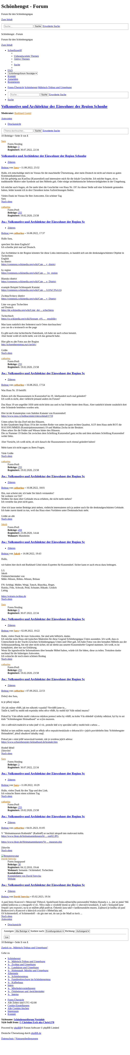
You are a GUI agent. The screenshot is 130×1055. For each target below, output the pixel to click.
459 (20, 530)
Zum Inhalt (6, 19)
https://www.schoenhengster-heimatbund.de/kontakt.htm (29, 742)
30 (19, 864)
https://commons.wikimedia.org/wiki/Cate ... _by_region (29, 273)
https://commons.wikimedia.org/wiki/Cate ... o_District (28, 281)
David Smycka (8, 858)
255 (20, 212)
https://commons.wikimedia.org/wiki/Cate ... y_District (28, 298)
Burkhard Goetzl (22, 113)
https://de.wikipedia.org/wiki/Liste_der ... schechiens (27, 310)
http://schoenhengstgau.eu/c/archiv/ (18, 344)
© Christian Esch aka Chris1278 (36, 1022)
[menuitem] (26, 56)
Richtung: (70, 931)
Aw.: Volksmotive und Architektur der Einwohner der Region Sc (43, 221)
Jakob (4, 524)
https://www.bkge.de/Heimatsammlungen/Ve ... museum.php (31, 842)
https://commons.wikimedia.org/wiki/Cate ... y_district (28, 264)
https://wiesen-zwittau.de (13, 596)
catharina (5, 207)
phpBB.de (36, 1033)
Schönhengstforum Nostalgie (29, 1019)
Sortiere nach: (38, 931)
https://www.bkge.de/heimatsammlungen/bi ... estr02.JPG (30, 836)
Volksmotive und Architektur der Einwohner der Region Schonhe (54, 106)
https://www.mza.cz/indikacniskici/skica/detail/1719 (27, 416)
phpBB (17, 1027)
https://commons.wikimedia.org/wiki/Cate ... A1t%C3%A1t (31, 290)
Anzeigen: (9, 931)
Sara (3, 141)
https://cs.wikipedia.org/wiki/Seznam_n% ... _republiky (29, 318)
